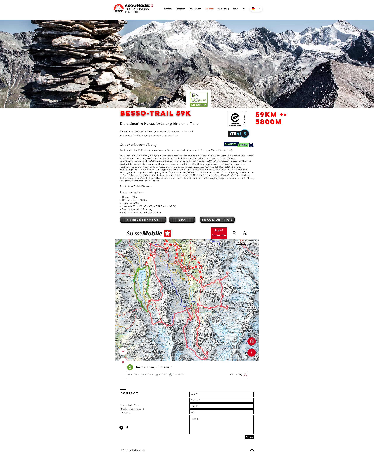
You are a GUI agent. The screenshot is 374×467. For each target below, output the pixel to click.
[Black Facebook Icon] (127, 428)
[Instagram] (121, 428)
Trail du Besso (137, 9)
